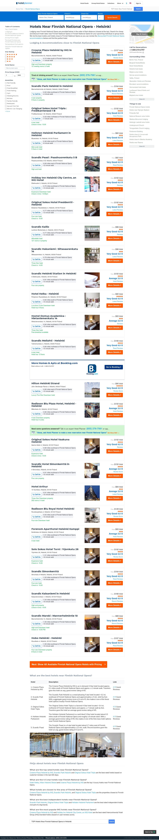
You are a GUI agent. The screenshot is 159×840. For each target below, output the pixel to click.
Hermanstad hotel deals (137, 87)
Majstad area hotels (136, 95)
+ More (7, 111)
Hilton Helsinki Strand (45, 383)
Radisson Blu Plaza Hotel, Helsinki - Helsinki (53, 404)
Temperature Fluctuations (14, 44)
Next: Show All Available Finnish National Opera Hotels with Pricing (67, 664)
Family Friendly (12, 101)
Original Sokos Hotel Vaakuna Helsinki (50, 440)
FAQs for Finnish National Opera (13, 47)
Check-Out (84, 13)
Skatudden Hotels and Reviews (140, 81)
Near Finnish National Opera (47, 13)
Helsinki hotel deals (136, 69)
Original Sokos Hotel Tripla (85, 772)
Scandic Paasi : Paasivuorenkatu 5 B (54, 157)
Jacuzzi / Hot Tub (13, 106)
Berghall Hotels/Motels (137, 63)
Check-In (67, 13)
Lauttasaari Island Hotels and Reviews (139, 91)
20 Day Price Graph (11, 38)
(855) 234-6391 (61, 838)
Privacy (29, 838)
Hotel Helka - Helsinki (45, 294)
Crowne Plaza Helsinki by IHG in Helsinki (51, 51)
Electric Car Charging (14, 108)
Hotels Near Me (38, 838)
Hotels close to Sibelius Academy (140, 139)
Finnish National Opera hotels (139, 107)
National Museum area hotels (139, 116)
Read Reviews (118, 165)
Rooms (100, 13)
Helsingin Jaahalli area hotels (139, 122)
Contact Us (5, 838)
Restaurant (11, 103)
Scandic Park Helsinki (62, 772)
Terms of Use (21, 838)
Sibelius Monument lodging (138, 119)
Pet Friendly (11, 83)
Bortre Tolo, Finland (136, 60)
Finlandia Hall (134, 113)
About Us (12, 838)
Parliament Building (136, 131)
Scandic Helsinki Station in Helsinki (53, 273)
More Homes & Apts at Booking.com (54, 363)
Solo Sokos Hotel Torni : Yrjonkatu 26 (54, 549)
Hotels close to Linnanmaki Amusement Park (138, 135)
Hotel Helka (34, 782)
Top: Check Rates (11, 29)
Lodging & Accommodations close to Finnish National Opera (14, 33)
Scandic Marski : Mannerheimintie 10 (54, 616)
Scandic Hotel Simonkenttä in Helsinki (50, 465)
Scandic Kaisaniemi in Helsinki (50, 593)
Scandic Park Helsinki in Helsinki (52, 86)
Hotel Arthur (39, 486)
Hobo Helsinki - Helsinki (46, 638)
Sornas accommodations (137, 75)
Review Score (118, 58)
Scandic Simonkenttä (45, 571)
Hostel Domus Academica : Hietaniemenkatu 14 (48, 317)
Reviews (120, 185)
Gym (8, 93)
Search (138, 9)
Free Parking (11, 90)
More (119, 3)
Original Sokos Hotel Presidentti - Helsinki (52, 203)
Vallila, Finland (134, 78)
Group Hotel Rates (98, 3)
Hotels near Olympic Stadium (139, 110)
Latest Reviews (117, 140)
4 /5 (114, 687)
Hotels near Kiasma (136, 142)
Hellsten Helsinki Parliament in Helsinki (51, 134)
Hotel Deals (84, 3)
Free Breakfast (12, 88)
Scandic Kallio (40, 227)
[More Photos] (92, 64)
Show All (142, 99)
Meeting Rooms (12, 96)
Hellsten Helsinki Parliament (83, 802)
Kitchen (9, 98)
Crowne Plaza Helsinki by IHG (41, 772)
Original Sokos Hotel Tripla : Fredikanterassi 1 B (49, 109)
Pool (8, 85)
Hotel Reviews (118, 116)
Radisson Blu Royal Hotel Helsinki (52, 509)
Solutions (111, 3)
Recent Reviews (117, 94)
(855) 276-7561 (88, 75)
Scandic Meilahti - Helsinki (48, 341)
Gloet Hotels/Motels (136, 66)
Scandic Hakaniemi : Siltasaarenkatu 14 (54, 250)
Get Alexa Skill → (113, 79)
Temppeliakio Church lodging (139, 128)
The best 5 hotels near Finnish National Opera (13, 41)
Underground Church (136, 125)
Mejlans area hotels (136, 72)
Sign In (138, 3)
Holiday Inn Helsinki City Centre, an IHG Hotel (53, 179)
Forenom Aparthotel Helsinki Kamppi (55, 529)
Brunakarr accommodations (138, 84)
